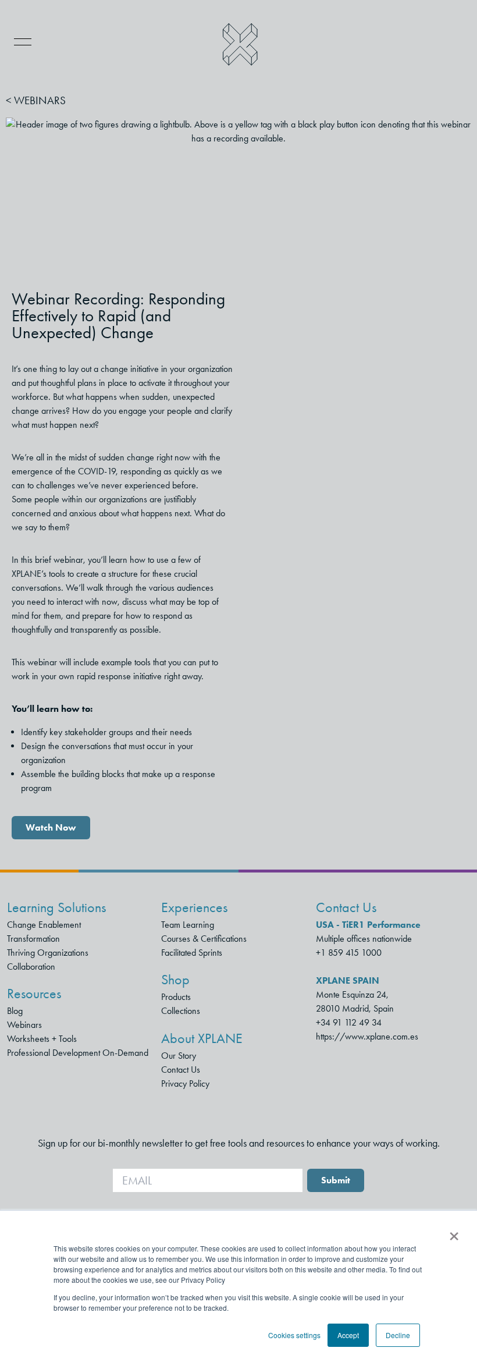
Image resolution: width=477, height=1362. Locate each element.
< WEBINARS (36, 100)
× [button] (454, 1232)
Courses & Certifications (204, 938)
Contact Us (180, 1069)
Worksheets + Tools (42, 1038)
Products (176, 996)
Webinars (24, 1024)
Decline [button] (398, 1335)
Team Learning (187, 924)
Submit (335, 1180)
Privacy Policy (185, 1083)
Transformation (33, 938)
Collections (180, 1010)
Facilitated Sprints (191, 952)
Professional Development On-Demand (77, 1052)
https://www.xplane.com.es (367, 1036)
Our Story (178, 1055)
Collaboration (31, 966)
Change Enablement (44, 924)
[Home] (240, 44)
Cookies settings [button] (294, 1335)
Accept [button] (348, 1335)
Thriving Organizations (47, 952)
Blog (15, 1010)
